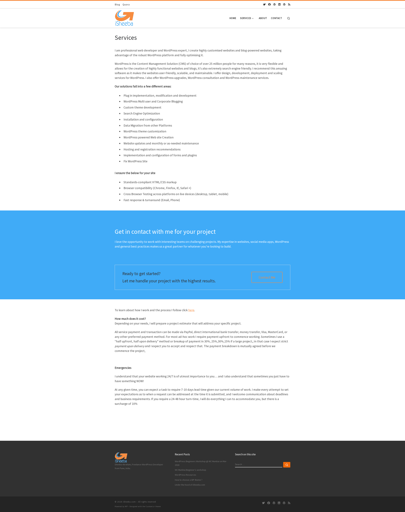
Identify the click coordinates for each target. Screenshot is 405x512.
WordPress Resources (185, 474)
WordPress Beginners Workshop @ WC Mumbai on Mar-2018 (201, 463)
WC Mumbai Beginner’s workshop (190, 469)
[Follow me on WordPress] (274, 4)
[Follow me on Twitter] (264, 4)
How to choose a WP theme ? (188, 479)
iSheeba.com (129, 501)
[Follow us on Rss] (289, 4)
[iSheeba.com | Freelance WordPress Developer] (124, 17)
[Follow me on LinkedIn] (279, 4)
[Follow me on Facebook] (269, 4)
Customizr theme (153, 506)
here (191, 310)
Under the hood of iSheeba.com (190, 484)
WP (126, 506)
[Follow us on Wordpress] (284, 4)
